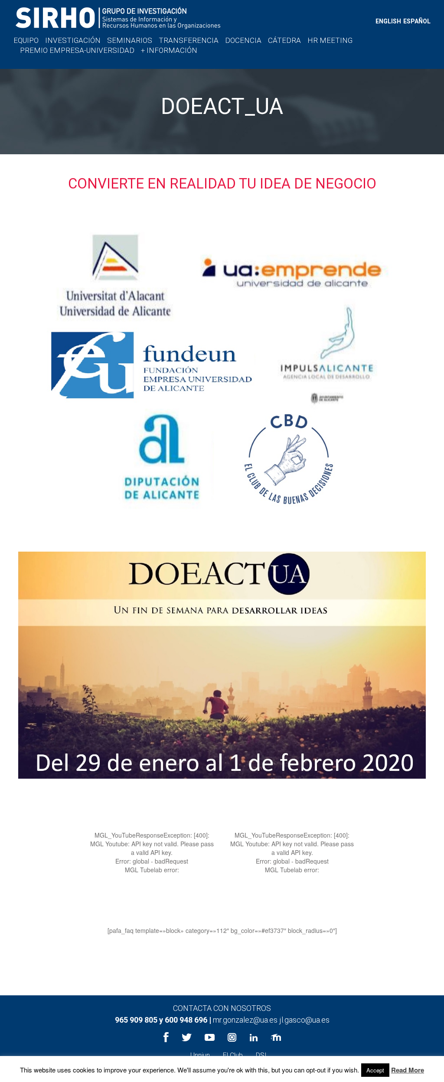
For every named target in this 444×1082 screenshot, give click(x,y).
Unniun (200, 1055)
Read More (407, 1070)
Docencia (243, 40)
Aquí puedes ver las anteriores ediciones (222, 952)
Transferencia (189, 40)
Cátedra (284, 40)
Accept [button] (375, 1070)
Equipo (26, 40)
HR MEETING (330, 40)
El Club (233, 1055)
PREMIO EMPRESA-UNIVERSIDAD (77, 50)
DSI (261, 1055)
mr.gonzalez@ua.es (246, 1019)
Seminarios (129, 40)
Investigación (73, 40)
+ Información (169, 50)
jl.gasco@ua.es (304, 1019)
